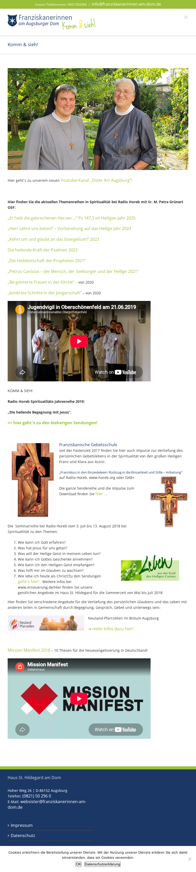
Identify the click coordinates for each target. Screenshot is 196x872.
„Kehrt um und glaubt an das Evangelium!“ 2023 (53, 239)
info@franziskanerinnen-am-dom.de (126, 4)
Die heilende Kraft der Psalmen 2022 (43, 250)
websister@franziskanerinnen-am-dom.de (47, 804)
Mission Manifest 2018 (29, 650)
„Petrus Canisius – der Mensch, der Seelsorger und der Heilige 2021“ (73, 271)
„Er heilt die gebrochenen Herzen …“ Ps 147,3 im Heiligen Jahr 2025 (72, 218)
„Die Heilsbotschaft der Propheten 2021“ (47, 260)
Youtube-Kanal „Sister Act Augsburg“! (96, 180)
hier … (101, 493)
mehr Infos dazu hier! (112, 629)
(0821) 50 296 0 (36, 796)
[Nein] (189, 859)
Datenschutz (23, 835)
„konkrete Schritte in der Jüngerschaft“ (45, 293)
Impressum (22, 825)
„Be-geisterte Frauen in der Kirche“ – (42, 282)
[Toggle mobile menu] (186, 17)
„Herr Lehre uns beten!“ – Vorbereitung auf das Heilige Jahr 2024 (69, 228)
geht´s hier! (30, 581)
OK (78, 864)
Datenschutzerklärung (102, 864)
